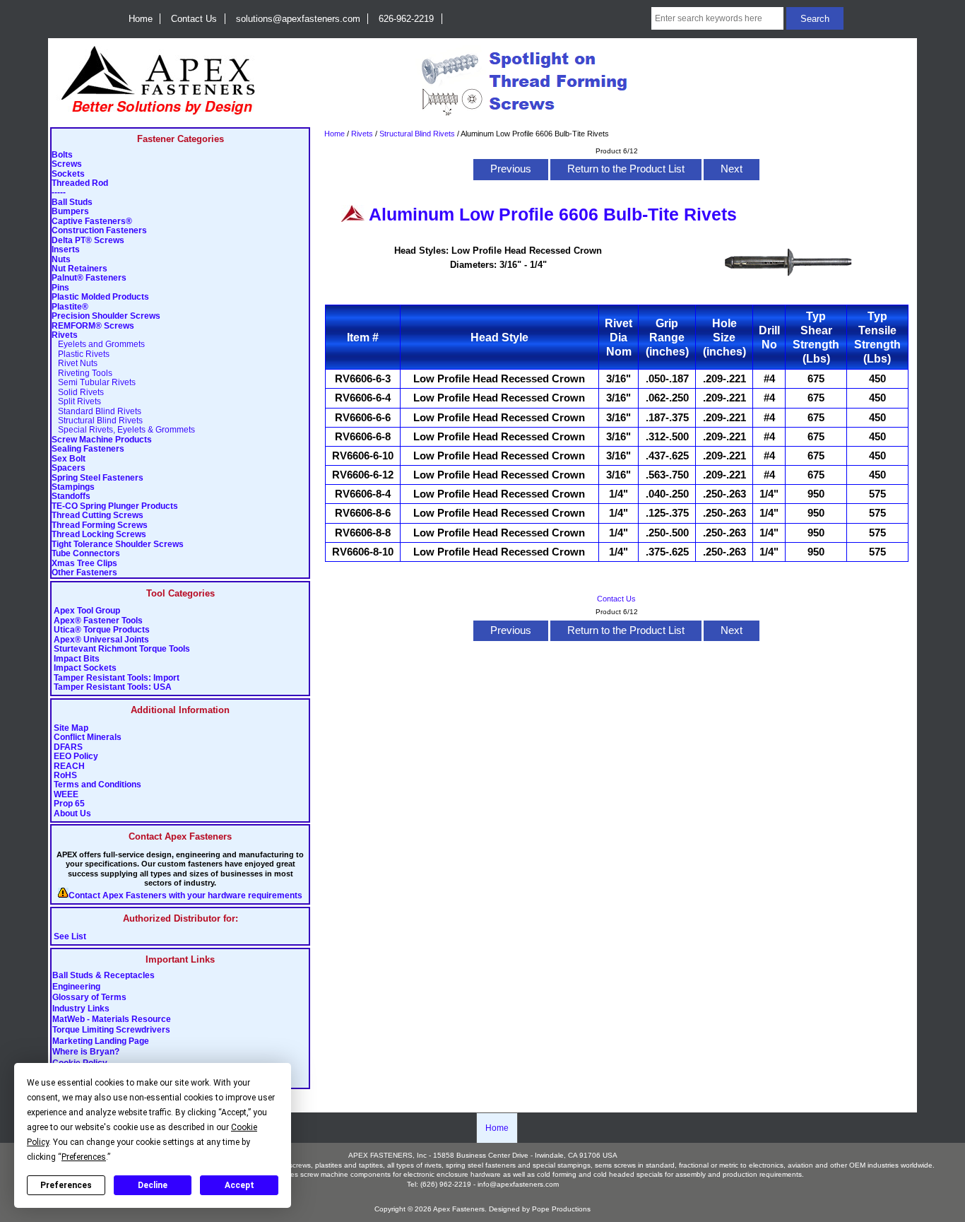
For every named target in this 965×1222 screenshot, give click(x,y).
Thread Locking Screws (99, 534)
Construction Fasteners (99, 230)
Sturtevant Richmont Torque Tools (122, 649)
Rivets (362, 133)
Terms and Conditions (97, 784)
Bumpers (70, 211)
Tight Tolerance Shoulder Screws (118, 544)
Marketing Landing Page (100, 1041)
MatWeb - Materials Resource (111, 1020)
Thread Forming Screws (100, 525)
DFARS (68, 747)
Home (141, 18)
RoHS (65, 775)
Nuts (61, 259)
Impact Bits (77, 659)
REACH (69, 766)
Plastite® (70, 307)
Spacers (68, 468)
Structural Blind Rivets (417, 133)
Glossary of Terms (89, 998)
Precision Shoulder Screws (106, 316)
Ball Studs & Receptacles (103, 976)
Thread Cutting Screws (97, 515)
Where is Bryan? (85, 1052)
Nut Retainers (79, 269)
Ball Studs (72, 202)
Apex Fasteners (459, 1209)
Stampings (73, 487)
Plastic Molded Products (100, 297)
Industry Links (80, 1009)
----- (59, 192)
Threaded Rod (80, 183)
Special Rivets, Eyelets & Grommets (123, 430)
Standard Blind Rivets (96, 411)
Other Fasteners (84, 572)
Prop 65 (69, 804)
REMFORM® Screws (93, 326)
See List (70, 936)
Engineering (76, 987)
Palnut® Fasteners (89, 278)
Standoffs (71, 496)
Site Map (71, 728)
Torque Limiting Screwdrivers (111, 1030)
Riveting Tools (82, 373)
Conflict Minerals (88, 737)
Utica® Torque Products (102, 630)
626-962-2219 (406, 18)
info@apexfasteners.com (518, 1184)
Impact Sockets (85, 668)
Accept (239, 1185)
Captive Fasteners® (92, 221)
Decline (152, 1185)
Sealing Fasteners (88, 449)
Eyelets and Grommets (98, 344)
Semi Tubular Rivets (94, 382)
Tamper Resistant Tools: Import (116, 678)
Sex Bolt (68, 459)
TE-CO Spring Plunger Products (115, 506)
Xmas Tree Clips (84, 563)
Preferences (66, 1185)
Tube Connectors (86, 553)
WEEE (66, 794)
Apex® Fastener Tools (98, 620)
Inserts (66, 249)
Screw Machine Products (102, 440)
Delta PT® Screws (88, 240)
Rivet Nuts (74, 363)
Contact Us (194, 18)
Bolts (62, 155)
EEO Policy (76, 756)
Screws (67, 164)
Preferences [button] (83, 1157)
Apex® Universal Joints (101, 640)
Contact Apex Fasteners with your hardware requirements (185, 895)
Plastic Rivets (80, 354)
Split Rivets (76, 401)
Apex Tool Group (87, 611)
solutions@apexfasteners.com (298, 18)
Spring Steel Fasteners (97, 478)
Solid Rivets (78, 392)
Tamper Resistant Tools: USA (113, 687)
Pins (60, 288)
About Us (72, 813)
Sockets (68, 174)
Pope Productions (561, 1209)
